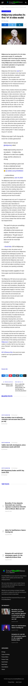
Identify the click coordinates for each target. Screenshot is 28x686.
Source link (5, 369)
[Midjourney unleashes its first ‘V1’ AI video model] (14, 36)
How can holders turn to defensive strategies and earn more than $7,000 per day (13, 419)
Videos (3, 669)
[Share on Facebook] (5, 24)
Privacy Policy (11, 682)
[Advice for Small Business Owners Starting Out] (14, 521)
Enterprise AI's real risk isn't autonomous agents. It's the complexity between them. (14, 555)
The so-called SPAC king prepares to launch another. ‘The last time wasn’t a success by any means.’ (20, 387)
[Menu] (3, 2)
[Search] (25, 2)
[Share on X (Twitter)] (12, 24)
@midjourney (8, 145)
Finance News (5, 657)
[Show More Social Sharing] (24, 24)
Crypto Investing (6, 11)
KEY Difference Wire (7, 352)
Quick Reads (5, 662)
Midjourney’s (5, 342)
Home (3, 7)
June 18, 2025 (18, 177)
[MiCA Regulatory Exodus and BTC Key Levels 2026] (14, 459)
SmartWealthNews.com (18, 678)
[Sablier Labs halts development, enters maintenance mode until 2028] (14, 434)
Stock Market (5, 667)
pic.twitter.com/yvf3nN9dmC (14, 171)
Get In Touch (18, 682)
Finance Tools (5, 659)
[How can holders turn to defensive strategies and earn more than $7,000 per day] (14, 406)
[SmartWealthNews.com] (15, 2)
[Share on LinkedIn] (19, 24)
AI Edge (3, 652)
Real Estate (4, 664)
